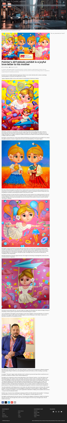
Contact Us (63, 420)
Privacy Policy (48, 420)
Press (56, 420)
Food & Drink (16, 1)
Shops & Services (22, 1)
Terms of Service (42, 420)
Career (59, 420)
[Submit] (64, 5)
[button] (3, 402)
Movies (9, 1)
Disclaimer (53, 420)
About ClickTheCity (35, 420)
